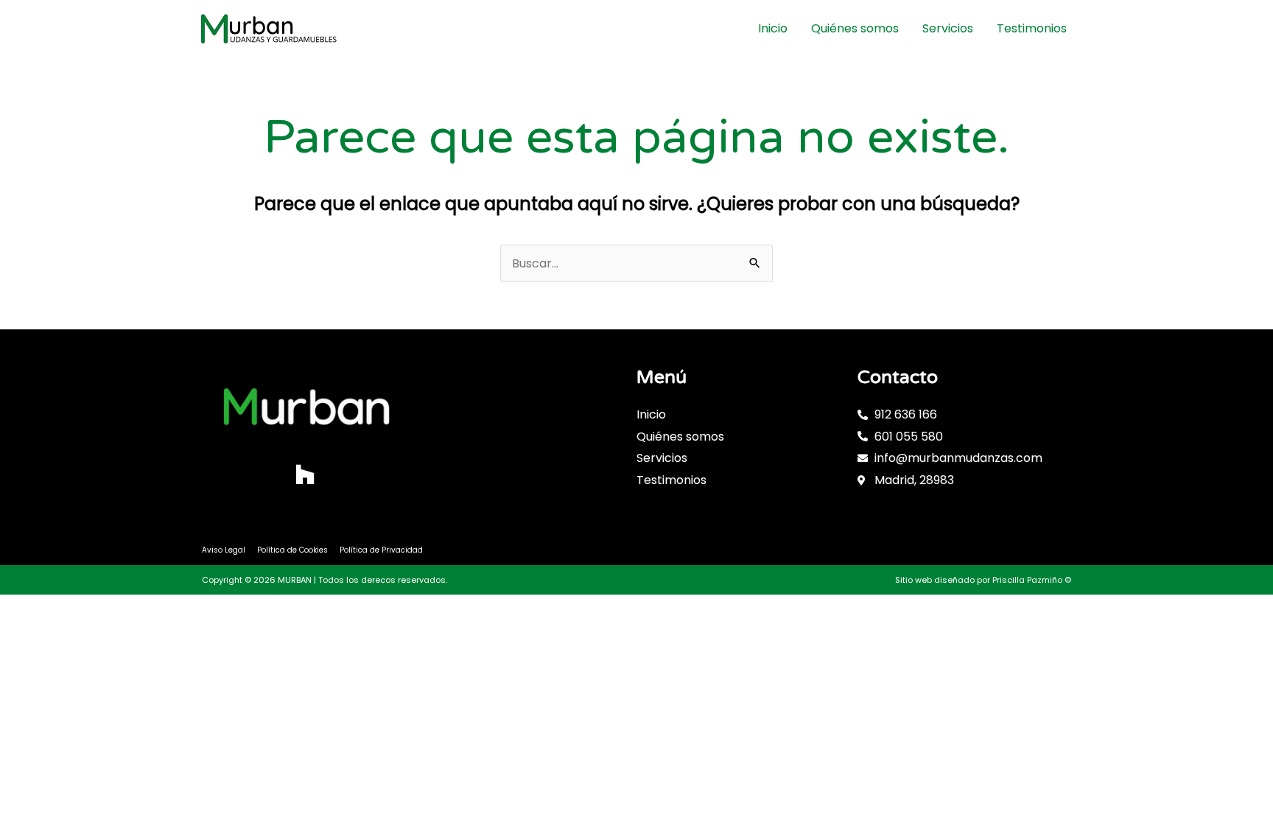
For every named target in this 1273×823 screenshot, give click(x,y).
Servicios (947, 28)
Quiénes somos (855, 28)
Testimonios (1032, 28)
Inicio (773, 28)
